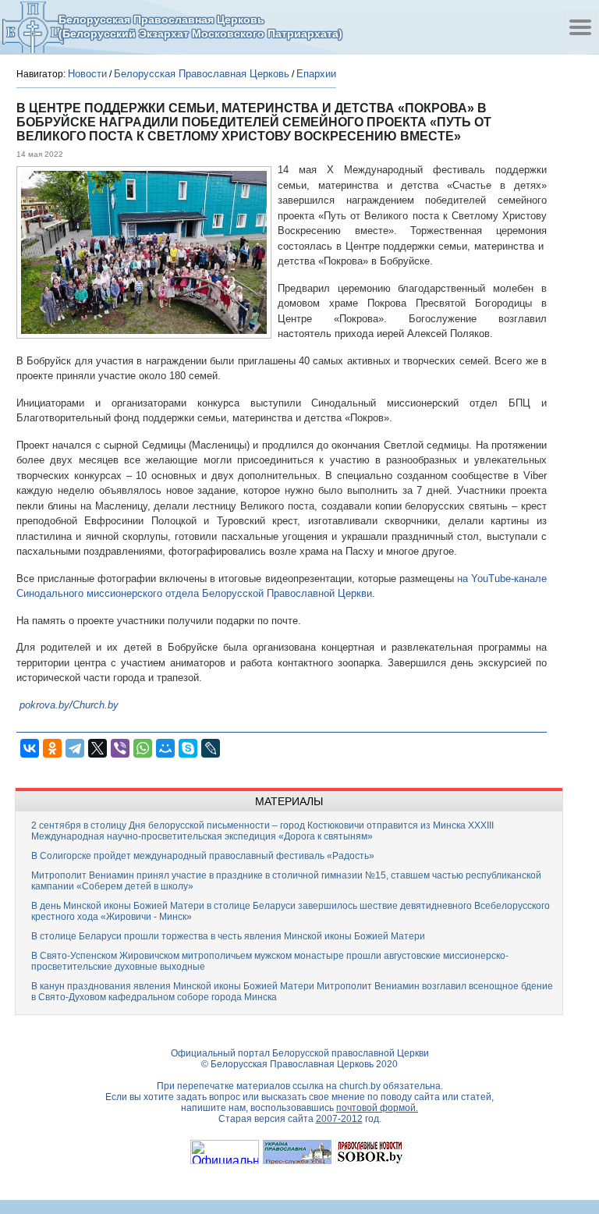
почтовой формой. (377, 1107)
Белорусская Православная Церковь (201, 74)
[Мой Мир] (165, 748)
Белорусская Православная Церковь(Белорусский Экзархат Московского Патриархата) (200, 26)
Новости (87, 74)
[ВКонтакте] (29, 748)
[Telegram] (75, 748)
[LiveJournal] (210, 748)
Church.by (96, 705)
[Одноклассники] (52, 748)
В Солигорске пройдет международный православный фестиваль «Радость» (202, 855)
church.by (360, 1086)
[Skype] (188, 748)
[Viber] (120, 748)
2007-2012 (339, 1118)
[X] (97, 748)
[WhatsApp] (142, 748)
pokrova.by (44, 705)
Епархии (316, 74)
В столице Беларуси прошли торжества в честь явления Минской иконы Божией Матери (228, 936)
